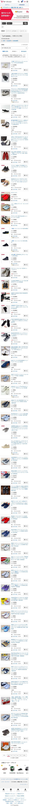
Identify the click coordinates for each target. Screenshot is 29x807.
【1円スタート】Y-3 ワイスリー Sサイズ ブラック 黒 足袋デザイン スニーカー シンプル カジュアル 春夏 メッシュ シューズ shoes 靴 (19, 107)
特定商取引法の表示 (9, 801)
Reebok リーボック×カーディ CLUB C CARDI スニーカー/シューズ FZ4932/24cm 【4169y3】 (19, 517)
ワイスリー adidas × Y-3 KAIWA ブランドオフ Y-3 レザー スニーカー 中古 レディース (19, 167)
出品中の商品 (15, 70)
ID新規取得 (21, 4)
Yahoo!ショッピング (10, 796)
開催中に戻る (5, 51)
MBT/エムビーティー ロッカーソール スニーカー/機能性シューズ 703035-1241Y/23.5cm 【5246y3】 (19, 585)
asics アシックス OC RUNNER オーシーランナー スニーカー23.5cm (19, 361)
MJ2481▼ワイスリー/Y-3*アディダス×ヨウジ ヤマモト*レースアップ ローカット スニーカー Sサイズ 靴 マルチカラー (19, 180)
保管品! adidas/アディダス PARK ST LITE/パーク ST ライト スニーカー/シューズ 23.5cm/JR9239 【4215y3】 (19, 683)
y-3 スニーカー (14, 192)
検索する (25, 23)
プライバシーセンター (20, 798)
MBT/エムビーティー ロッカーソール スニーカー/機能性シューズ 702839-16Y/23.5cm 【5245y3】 (19, 572)
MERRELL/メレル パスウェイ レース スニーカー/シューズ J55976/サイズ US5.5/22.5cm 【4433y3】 (19, 641)
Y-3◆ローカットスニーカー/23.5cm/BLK (19, 228)
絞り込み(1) (23, 51)
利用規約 (5, 799)
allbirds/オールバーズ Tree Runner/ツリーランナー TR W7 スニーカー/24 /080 (19, 387)
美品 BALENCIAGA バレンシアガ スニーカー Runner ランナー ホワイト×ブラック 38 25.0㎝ (19, 334)
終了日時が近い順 (6, 48)
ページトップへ (23, 784)
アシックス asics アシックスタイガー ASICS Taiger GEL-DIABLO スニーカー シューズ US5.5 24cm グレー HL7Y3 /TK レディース (19, 443)
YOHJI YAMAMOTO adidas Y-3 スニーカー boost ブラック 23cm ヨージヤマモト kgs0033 (19, 321)
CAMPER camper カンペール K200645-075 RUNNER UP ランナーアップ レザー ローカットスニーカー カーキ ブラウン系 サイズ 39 (19, 428)
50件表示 (14, 51)
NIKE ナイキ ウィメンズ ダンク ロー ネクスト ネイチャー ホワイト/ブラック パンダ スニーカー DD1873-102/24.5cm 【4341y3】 (19, 668)
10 (13, 187)
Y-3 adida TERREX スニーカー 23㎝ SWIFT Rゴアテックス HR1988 (19, 281)
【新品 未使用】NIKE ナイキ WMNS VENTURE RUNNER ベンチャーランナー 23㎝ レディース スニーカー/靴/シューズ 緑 (19, 699)
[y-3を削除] (5, 23)
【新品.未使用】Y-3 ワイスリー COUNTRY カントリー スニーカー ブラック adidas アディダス (19, 75)
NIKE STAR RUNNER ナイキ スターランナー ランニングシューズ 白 (19, 743)
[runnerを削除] (11, 23)
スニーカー (7, 781)
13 (13, 115)
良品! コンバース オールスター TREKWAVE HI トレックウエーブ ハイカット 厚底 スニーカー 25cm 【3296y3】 (19, 558)
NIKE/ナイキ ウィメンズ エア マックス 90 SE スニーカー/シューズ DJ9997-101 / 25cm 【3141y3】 (19, 545)
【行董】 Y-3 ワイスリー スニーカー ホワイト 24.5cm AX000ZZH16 (19, 62)
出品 (26, 70)
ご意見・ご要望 (9, 803)
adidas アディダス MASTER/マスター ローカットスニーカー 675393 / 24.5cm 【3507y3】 (19, 402)
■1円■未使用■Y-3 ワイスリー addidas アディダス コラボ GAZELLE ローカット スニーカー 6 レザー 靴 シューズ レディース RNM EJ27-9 (19, 122)
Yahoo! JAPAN (20, 796)
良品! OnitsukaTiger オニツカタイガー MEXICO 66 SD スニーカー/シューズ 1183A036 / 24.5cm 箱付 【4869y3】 (19, 654)
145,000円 (15, 40)
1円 (4, 40)
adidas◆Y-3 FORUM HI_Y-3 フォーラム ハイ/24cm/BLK (19, 255)
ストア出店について (19, 801)
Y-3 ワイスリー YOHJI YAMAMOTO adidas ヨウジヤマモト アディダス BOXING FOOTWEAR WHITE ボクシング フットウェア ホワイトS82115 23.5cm (19, 91)
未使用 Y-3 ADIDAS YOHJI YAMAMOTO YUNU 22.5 (19, 294)
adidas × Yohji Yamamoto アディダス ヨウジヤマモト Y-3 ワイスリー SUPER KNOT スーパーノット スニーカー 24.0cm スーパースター (19, 139)
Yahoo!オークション (10, 793)
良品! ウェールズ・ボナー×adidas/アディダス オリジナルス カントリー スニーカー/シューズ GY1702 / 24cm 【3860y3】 (19, 503)
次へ (24, 755)
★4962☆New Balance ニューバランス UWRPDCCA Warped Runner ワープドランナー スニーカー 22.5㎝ (19, 730)
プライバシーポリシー (9, 798)
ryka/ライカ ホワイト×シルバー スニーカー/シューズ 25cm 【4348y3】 (19, 375)
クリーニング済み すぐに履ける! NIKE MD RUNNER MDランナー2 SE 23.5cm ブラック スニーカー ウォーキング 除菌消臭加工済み (19, 488)
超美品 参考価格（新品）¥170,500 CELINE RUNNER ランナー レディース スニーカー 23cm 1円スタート (19, 348)
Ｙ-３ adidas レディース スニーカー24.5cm (19, 204)
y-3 (2, 26)
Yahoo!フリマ (20, 793)
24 (13, 68)
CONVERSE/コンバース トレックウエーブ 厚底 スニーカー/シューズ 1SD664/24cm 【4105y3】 (19, 459)
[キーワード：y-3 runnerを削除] (18, 31)
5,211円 (9, 40)
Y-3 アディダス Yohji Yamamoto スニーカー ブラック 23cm (19, 217)
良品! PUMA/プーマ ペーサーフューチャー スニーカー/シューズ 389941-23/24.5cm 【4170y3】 (19, 531)
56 (13, 355)
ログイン (7, 4)
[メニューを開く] (27, 2)
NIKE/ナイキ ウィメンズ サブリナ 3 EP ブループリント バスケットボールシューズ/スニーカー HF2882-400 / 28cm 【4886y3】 (19, 626)
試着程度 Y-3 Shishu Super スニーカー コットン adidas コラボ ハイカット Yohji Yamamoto (19, 307)
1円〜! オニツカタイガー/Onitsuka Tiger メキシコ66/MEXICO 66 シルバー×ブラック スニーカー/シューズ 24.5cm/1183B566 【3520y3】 (19, 715)
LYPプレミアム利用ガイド (13, 799)
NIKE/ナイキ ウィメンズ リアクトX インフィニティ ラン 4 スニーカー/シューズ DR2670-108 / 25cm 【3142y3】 (19, 612)
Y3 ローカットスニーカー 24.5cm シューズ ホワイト (19, 269)
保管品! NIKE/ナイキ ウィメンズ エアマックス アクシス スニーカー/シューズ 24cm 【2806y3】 (19, 472)
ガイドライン (23, 799)
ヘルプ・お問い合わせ (18, 803)
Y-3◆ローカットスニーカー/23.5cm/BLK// (19, 241)
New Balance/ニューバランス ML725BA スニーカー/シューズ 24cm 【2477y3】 (19, 414)
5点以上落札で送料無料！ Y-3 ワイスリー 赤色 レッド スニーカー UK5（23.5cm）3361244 (19, 153)
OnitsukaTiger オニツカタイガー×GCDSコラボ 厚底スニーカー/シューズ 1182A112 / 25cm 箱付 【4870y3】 (19, 599)
